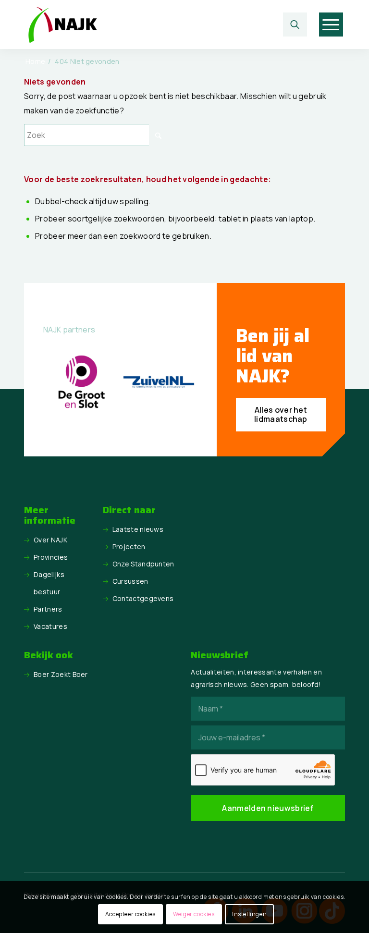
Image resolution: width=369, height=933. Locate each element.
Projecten (129, 546)
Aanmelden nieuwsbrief (268, 808)
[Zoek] (295, 24)
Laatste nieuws (137, 529)
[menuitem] (297, 24)
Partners (48, 609)
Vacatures (50, 626)
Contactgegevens (143, 598)
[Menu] (331, 24)
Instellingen (249, 914)
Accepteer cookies (130, 914)
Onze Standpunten (143, 563)
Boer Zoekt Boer (61, 674)
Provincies (51, 557)
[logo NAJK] (62, 24)
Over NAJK (50, 539)
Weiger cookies (193, 914)
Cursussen (130, 581)
